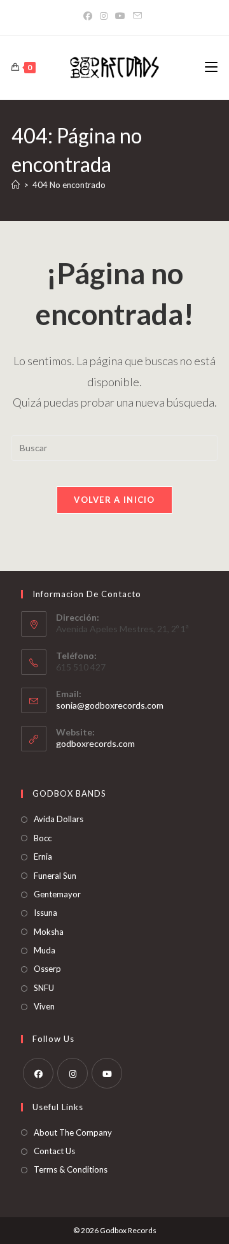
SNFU (44, 988)
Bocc (43, 838)
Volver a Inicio (114, 500)
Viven (44, 1006)
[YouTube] (120, 16)
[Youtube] (107, 1073)
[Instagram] (103, 16)
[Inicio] (15, 185)
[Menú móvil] (211, 67)
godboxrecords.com (95, 743)
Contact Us (54, 1151)
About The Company (73, 1132)
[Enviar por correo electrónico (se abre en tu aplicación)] (137, 16)
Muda (44, 950)
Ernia (43, 856)
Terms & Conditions (71, 1169)
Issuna (45, 913)
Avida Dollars (58, 819)
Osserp (47, 969)
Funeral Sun (55, 876)
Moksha (49, 932)
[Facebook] (89, 16)
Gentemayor (57, 894)
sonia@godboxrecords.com (109, 705)
